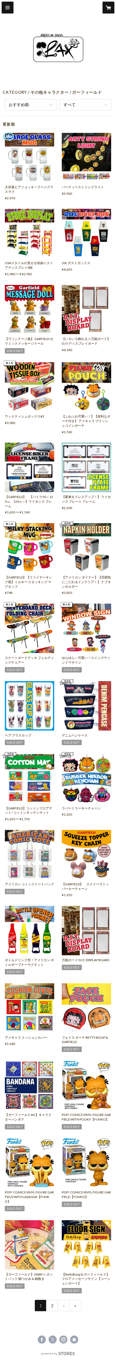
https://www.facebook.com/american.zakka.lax (42, 1340)
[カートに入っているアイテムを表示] (108, 8)
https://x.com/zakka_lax (53, 1340)
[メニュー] (7, 8)
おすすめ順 (19, 104)
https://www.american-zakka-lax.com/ (74, 1340)
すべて (69, 104)
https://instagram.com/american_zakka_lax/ (63, 1340)
